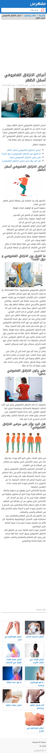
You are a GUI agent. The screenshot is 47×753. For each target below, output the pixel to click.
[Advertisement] (23, 47)
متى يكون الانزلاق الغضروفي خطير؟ (25, 157)
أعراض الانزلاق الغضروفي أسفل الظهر (24, 150)
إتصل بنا (43, 746)
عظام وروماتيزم (30, 15)
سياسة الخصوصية (39, 742)
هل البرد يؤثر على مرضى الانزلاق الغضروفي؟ (21, 161)
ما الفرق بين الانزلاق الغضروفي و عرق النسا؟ (21, 154)
